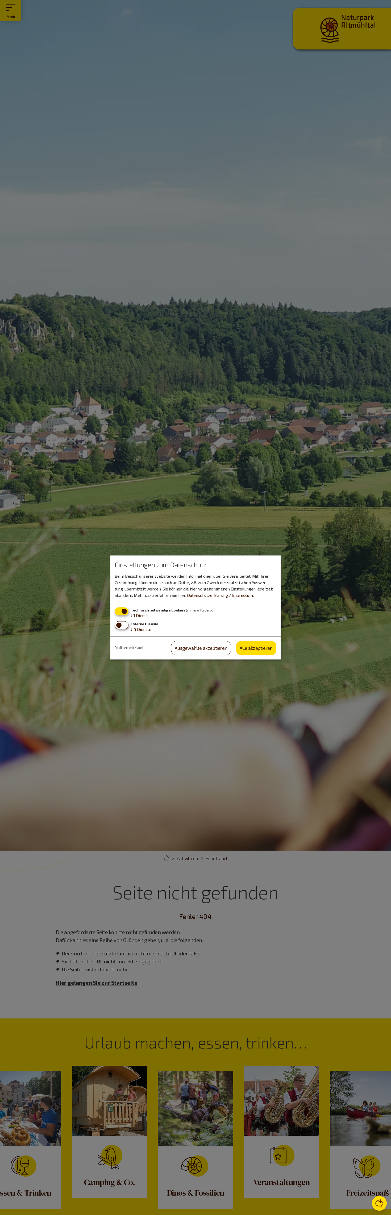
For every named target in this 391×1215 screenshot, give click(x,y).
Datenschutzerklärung (207, 595)
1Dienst (139, 615)
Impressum (242, 595)
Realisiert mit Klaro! (129, 648)
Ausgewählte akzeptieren (201, 648)
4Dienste (141, 629)
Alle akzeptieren (256, 648)
